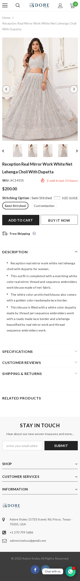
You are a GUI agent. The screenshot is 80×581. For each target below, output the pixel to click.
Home (6, 17)
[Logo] (39, 5)
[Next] (74, 89)
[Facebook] (35, 569)
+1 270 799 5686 (21, 532)
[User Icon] (60, 5)
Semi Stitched (15, 206)
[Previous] (6, 89)
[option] (40, 89)
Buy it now (59, 220)
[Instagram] (45, 569)
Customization (44, 206)
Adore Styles (31, 558)
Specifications (17, 351)
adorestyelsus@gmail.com (28, 540)
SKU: (6, 180)
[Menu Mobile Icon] (5, 5)
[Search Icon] (22, 5)
